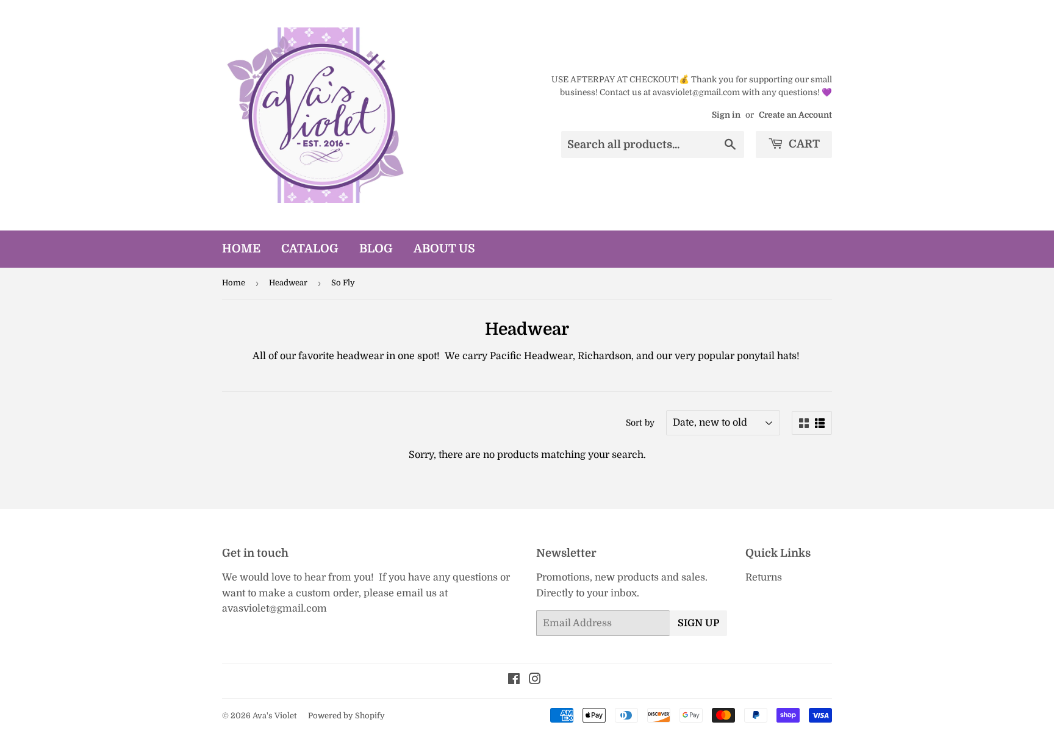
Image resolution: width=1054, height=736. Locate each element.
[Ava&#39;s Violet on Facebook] (513, 680)
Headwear (288, 282)
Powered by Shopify (346, 715)
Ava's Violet (274, 715)
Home (241, 248)
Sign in (726, 115)
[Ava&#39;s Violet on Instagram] (535, 680)
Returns (763, 577)
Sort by (640, 422)
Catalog (310, 248)
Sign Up (698, 623)
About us (444, 248)
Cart (803, 144)
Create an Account (795, 115)
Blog (376, 248)
